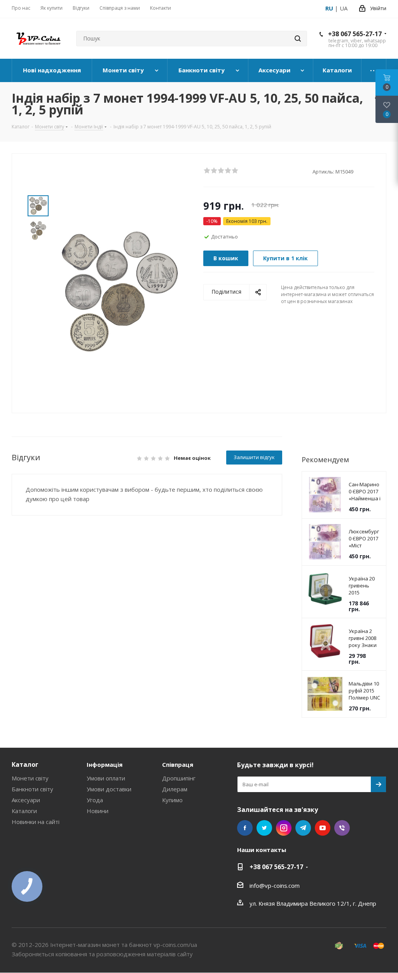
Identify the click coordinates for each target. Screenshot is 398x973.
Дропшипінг (179, 778)
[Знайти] (297, 38)
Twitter (264, 828)
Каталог (25, 764)
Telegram (303, 828)
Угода (95, 800)
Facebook (245, 828)
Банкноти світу (32, 789)
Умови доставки (109, 789)
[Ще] (373, 70)
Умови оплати (106, 778)
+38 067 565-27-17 (355, 34)
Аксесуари (26, 800)
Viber (342, 828)
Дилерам (174, 789)
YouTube (322, 828)
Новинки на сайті (35, 822)
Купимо (172, 800)
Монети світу (30, 778)
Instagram (284, 828)
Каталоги (24, 811)
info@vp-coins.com (275, 885)
